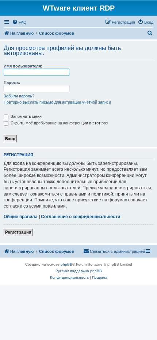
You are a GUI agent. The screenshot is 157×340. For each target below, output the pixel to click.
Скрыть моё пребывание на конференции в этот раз (58, 123)
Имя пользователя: (23, 66)
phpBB (66, 264)
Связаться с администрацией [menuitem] (117, 251)
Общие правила (21, 216)
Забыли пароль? (19, 96)
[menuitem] (19, 22)
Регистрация (18, 232)
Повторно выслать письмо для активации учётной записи (57, 102)
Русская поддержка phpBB (78, 271)
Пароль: (12, 82)
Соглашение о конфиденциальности (80, 216)
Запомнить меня (25, 116)
